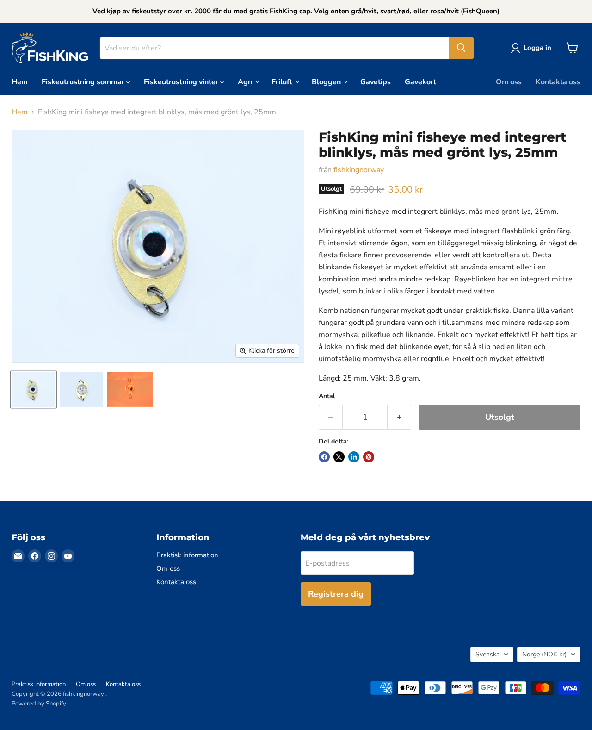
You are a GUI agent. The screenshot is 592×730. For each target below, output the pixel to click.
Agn (246, 81)
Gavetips (375, 81)
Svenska (487, 654)
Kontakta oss (558, 81)
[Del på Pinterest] (368, 456)
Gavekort (420, 81)
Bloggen (327, 81)
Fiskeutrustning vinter (182, 81)
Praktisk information (187, 555)
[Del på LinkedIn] (353, 456)
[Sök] (461, 47)
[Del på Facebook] (324, 456)
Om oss (509, 81)
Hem (20, 81)
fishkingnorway (358, 170)
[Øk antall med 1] (399, 417)
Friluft (282, 81)
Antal (327, 396)
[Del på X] (339, 456)
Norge (544, 654)
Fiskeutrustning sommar (84, 81)
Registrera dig (336, 593)
